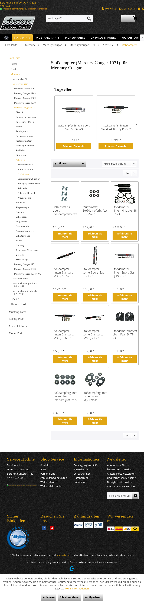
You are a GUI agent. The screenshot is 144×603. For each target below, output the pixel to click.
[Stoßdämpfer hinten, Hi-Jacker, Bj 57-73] (125, 193)
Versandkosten (64, 555)
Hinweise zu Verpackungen (82, 471)
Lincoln (15, 299)
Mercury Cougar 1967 (25, 88)
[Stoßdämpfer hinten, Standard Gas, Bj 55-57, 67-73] (65, 255)
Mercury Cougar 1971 (24, 107)
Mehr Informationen (77, 588)
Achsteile (20, 159)
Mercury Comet (20, 278)
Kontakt (44, 465)
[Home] (6, 37)
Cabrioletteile (22, 226)
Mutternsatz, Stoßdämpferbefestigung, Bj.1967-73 (95, 210)
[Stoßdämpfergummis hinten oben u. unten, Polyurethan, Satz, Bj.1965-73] (65, 379)
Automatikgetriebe (25, 231)
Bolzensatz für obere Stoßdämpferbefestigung (65, 210)
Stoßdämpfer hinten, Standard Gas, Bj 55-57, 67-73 (63, 272)
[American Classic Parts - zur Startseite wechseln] (17, 23)
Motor (19, 126)
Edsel (14, 64)
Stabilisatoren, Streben (29, 178)
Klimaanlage (22, 259)
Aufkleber (20, 150)
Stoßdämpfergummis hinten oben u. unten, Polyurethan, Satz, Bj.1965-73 (65, 396)
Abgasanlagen (23, 207)
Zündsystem (22, 131)
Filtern (62, 163)
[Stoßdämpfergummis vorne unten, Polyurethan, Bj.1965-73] (95, 379)
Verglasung (21, 221)
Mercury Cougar (20, 83)
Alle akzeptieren (69, 597)
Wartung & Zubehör (25, 145)
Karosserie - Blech (25, 121)
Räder (19, 240)
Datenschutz (81, 478)
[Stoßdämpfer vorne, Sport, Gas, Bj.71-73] (95, 255)
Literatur (20, 254)
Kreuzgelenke (24, 197)
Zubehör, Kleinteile (27, 193)
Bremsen (20, 202)
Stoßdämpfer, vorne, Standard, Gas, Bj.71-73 (93, 334)
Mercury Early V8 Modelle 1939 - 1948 (25, 293)
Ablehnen (49, 597)
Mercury (15, 74)
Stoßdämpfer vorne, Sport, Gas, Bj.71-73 (93, 272)
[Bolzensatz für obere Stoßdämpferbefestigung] (65, 193)
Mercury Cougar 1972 (25, 264)
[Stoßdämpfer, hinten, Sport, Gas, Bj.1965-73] (73, 109)
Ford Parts (14, 58)
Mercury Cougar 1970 (25, 102)
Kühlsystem (21, 155)
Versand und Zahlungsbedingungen (53, 476)
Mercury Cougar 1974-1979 (27, 273)
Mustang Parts (17, 312)
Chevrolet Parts (18, 326)
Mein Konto (128, 8)
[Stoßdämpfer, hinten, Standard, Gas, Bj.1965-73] (116, 109)
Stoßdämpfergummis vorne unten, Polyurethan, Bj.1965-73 (95, 396)
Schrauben (21, 216)
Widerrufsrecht (49, 482)
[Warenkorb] (128, 18)
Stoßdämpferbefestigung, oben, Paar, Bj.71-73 (125, 334)
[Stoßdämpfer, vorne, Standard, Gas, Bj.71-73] (95, 317)
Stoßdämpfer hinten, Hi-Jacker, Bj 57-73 (125, 210)
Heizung (20, 245)
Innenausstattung (24, 136)
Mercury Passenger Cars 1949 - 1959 (24, 285)
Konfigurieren (92, 597)
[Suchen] (89, 18)
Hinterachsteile (25, 164)
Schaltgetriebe (23, 235)
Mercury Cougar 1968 (25, 93)
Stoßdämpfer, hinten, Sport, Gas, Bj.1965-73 (74, 127)
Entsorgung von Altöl (86, 465)
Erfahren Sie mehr (74, 146)
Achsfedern (23, 188)
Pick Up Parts (16, 319)
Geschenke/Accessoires (27, 250)
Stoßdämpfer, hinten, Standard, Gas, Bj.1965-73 (116, 127)
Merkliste (110, 8)
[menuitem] (69, 18)
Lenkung (20, 212)
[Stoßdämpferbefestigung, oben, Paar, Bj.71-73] (125, 317)
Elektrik (19, 112)
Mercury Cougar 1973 (25, 269)
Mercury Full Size (20, 79)
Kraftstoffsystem (24, 140)
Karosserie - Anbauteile (27, 117)
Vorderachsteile (25, 169)
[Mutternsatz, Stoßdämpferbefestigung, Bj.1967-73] (95, 193)
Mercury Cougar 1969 (25, 98)
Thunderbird (18, 304)
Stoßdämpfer (24, 174)
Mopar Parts (16, 333)
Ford (13, 69)
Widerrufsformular (51, 486)
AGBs (43, 469)
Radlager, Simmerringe (29, 183)
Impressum (80, 482)
